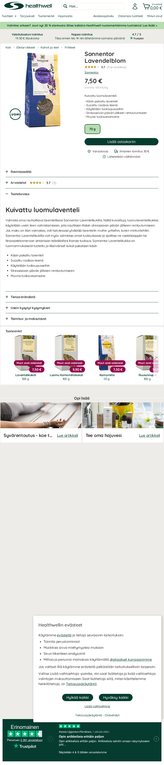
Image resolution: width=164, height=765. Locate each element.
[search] (93, 6)
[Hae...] (65, 6)
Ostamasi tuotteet (130, 16)
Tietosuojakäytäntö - (90, 715)
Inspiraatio (65, 16)
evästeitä (64, 635)
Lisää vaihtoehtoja (97, 706)
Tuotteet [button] (7, 16)
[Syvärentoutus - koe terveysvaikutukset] (40, 422)
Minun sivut (154, 16)
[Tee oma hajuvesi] (122, 422)
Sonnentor (92, 72)
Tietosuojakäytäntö (81, 684)
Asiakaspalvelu (103, 16)
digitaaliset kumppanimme (131, 659)
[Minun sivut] (133, 6)
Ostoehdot (112, 715)
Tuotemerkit (46, 16)
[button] (151, 6)
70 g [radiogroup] (92, 129)
